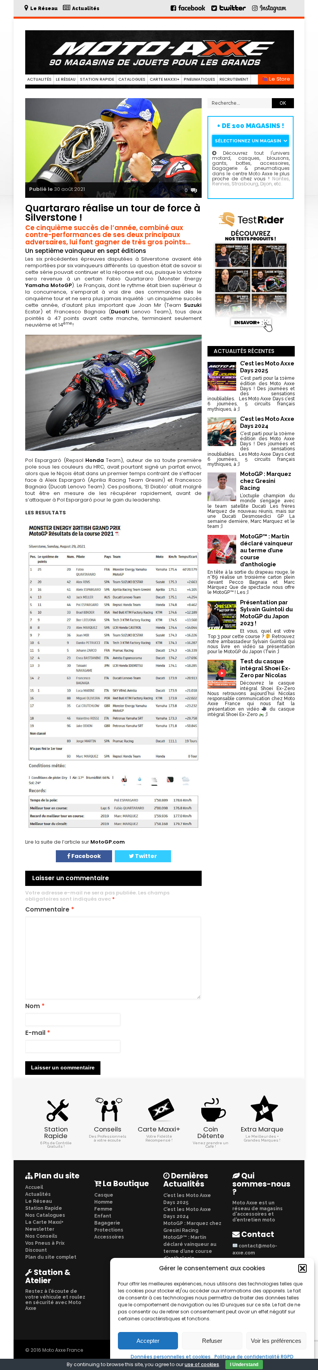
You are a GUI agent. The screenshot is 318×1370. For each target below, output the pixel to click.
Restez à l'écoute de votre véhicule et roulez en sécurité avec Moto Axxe (55, 1300)
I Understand (244, 1364)
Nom (35, 1006)
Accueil (34, 1187)
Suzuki (193, 305)
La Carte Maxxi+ (44, 1222)
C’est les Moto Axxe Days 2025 (187, 1199)
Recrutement (234, 79)
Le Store (279, 79)
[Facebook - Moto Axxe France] (188, 11)
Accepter (148, 1340)
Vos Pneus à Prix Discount (44, 1246)
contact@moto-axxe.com (255, 1249)
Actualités (39, 79)
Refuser (212, 1340)
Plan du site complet (50, 1257)
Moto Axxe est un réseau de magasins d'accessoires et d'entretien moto (257, 1211)
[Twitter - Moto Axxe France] (232, 11)
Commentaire (49, 909)
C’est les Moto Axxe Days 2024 (187, 1213)
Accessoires (109, 1237)
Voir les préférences (276, 1340)
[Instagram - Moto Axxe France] (273, 12)
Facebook (85, 856)
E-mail (37, 1033)
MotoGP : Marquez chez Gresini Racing (192, 1227)
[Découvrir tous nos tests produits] (251, 332)
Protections (108, 1230)
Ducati (120, 311)
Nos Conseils (41, 1236)
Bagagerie (107, 1223)
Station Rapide (97, 79)
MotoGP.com (107, 842)
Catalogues (131, 79)
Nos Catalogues (45, 1215)
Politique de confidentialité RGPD (254, 1356)
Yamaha (37, 285)
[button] (302, 1268)
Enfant (102, 1216)
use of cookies (202, 1364)
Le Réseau (66, 79)
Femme (103, 1209)
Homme (103, 1202)
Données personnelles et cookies (171, 1356)
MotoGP (61, 285)
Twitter (145, 856)
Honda (94, 460)
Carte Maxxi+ (165, 79)
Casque (103, 1195)
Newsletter (39, 1229)
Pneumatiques (199, 79)
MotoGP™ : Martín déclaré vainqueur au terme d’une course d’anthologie (189, 1248)
